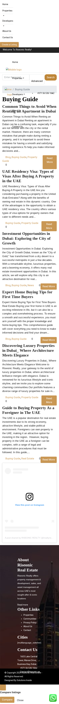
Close (20, 700)
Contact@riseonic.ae (30, 672)
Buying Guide (19, 157)
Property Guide (29, 223)
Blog (8, 157)
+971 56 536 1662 (45, 93)
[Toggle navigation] (53, 50)
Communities (29, 619)
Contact (27, 630)
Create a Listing (9, 44)
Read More (50, 160)
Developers (7, 21)
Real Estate (27, 458)
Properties (7, 10)
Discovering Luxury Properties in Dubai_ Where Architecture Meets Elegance (28, 350)
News (31, 285)
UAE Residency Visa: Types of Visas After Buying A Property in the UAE (28, 176)
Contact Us (7, 37)
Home (5, 4)
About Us (6, 31)
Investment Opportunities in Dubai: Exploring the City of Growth (26, 238)
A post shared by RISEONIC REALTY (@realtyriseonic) (31, 538)
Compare (7, 699)
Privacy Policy (29, 622)
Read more (22, 605)
